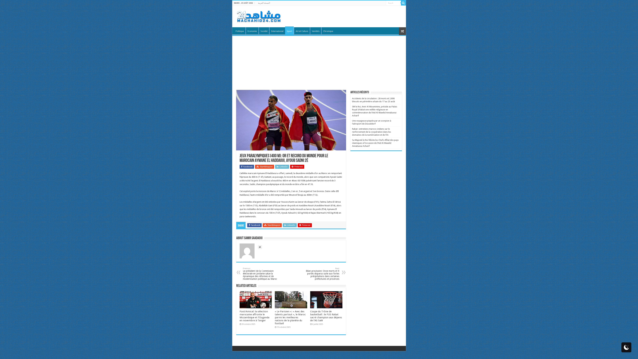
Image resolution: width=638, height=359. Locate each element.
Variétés (315, 31)
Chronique (328, 31)
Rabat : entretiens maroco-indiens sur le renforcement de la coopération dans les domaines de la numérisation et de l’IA (371, 132)
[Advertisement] (319, 61)
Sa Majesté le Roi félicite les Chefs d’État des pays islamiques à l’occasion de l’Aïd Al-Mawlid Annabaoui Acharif (375, 143)
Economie (252, 31)
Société (264, 31)
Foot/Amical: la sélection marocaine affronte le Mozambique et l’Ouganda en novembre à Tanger (254, 316)
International (277, 31)
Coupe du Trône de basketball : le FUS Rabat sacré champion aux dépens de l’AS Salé (326, 316)
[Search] (403, 2)
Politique (240, 31)
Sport (289, 31)
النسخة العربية (264, 3)
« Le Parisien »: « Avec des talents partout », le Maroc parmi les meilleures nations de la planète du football (290, 317)
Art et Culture (302, 31)
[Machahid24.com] (258, 16)
